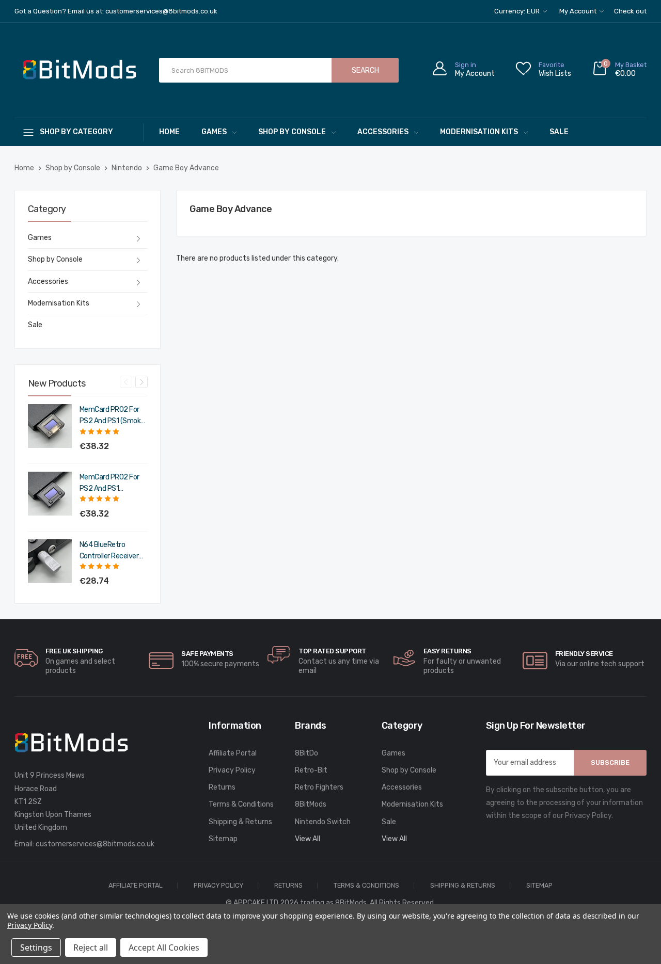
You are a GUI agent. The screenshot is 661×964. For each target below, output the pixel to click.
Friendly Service (584, 653)
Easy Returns (447, 651)
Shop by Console (292, 131)
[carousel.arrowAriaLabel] (26, 658)
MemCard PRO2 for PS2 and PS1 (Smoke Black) (112, 416)
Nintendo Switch (323, 821)
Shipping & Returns (240, 821)
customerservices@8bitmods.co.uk (95, 844)
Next (141, 382)
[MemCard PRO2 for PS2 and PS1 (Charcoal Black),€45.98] (50, 494)
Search (365, 70)
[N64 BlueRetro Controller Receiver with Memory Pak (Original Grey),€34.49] (50, 561)
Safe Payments (207, 653)
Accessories (382, 131)
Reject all (90, 947)
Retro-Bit (311, 770)
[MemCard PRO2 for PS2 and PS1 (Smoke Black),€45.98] (50, 426)
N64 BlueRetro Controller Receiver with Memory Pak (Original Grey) (109, 551)
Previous (126, 382)
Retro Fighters (319, 787)
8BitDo (306, 753)
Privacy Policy (232, 770)
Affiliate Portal (233, 753)
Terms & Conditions (241, 804)
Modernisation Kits (479, 131)
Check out (630, 11)
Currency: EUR (517, 11)
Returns (222, 787)
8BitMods (310, 804)
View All (307, 838)
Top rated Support (332, 651)
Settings (36, 947)
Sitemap (223, 838)
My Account (578, 11)
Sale (559, 131)
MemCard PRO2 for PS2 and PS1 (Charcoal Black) (109, 483)
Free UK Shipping (74, 651)
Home (169, 131)
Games (214, 131)
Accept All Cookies (164, 947)
